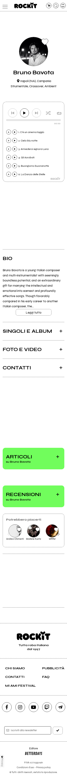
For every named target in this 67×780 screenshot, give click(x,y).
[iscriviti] (58, 730)
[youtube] (33, 707)
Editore (31, 750)
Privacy (2, 762)
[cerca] (56, 5)
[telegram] (60, 707)
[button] (8, 534)
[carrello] (49, 5)
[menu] (4, 5)
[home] (25, 5)
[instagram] (20, 707)
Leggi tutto (33, 312)
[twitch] (47, 707)
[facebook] (7, 707)
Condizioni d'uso (25, 767)
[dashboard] (63, 5)
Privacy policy (43, 767)
